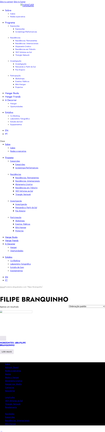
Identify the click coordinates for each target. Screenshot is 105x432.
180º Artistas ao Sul (14, 400)
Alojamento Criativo (13, 380)
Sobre (7, 364)
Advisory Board (11, 367)
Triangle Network (12, 404)
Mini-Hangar (10, 423)
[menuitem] (55, 130)
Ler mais (7, 351)
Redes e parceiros (13, 370)
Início (2, 287)
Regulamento (11, 407)
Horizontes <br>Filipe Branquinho (13, 344)
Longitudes (10, 397)
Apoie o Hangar (12, 377)
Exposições (10, 417)
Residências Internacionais (17, 420)
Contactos (9, 387)
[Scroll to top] (1, 430)
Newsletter (10, 390)
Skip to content (6, 1)
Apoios (8, 374)
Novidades (9, 413)
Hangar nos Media (13, 384)
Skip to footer (19, 1)
